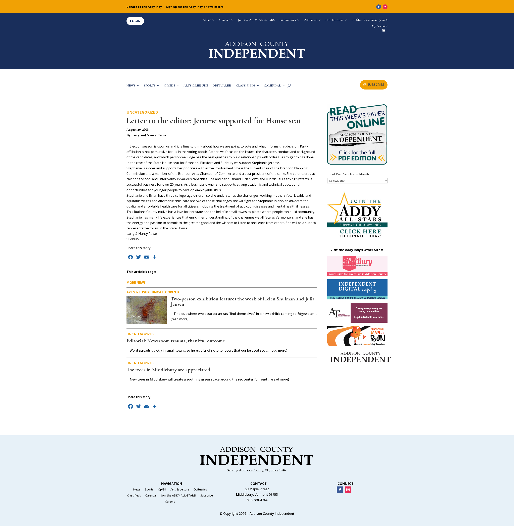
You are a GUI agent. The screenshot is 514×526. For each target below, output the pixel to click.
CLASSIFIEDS (245, 85)
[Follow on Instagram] (385, 6)
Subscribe (206, 495)
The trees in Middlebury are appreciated (168, 369)
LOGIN (135, 21)
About (207, 20)
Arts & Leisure (138, 292)
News (137, 489)
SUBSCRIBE (375, 84)
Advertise (310, 20)
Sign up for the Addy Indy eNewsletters (194, 7)
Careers (170, 501)
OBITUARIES (222, 85)
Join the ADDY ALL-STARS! (256, 20)
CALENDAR (272, 85)
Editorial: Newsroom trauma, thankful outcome (175, 341)
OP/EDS (169, 85)
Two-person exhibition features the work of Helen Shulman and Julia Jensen (243, 301)
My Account (380, 26)
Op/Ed (162, 489)
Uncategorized (142, 112)
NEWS (130, 85)
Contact (224, 20)
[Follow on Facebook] (378, 6)
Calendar (151, 495)
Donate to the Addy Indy (144, 7)
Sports (149, 489)
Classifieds (134, 495)
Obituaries (200, 489)
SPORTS (149, 85)
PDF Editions (334, 20)
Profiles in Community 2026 (370, 20)
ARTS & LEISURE (196, 85)
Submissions (288, 20)
